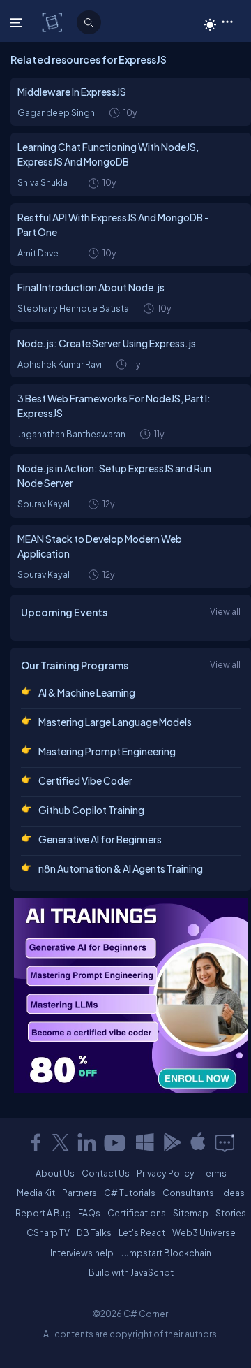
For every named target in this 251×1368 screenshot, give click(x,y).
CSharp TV (48, 1232)
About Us (55, 1173)
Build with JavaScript (131, 1272)
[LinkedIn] (86, 1142)
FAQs (89, 1212)
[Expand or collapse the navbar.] (18, 22)
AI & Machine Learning (86, 692)
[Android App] (171, 1142)
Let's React (142, 1232)
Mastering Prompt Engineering (107, 751)
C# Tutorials (129, 1192)
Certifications (136, 1212)
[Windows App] (145, 1142)
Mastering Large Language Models (115, 721)
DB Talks (94, 1232)
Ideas (233, 1192)
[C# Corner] (53, 21)
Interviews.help (82, 1252)
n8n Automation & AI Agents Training (120, 868)
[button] (227, 20)
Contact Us (106, 1173)
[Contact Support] (224, 1142)
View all (225, 611)
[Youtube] (116, 1142)
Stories (230, 1212)
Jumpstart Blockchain (166, 1252)
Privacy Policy (166, 1173)
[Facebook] (35, 1142)
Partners (79, 1192)
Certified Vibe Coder (85, 780)
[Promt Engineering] (131, 995)
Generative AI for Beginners (100, 839)
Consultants (188, 1192)
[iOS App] (198, 1142)
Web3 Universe (204, 1232)
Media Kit (36, 1192)
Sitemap (190, 1212)
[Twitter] (60, 1142)
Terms (214, 1173)
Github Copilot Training (91, 809)
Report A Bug (43, 1212)
